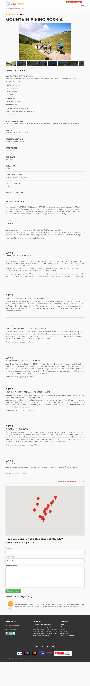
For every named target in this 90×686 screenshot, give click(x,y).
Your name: (9, 548)
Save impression (13, 591)
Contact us (63, 631)
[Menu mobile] (82, 7)
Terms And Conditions (67, 635)
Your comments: (11, 565)
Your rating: (9, 557)
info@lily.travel (13, 629)
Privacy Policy (64, 633)
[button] (55, 498)
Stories (62, 629)
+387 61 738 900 (13, 625)
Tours (62, 624)
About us (63, 627)
